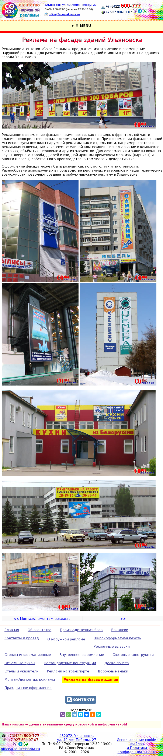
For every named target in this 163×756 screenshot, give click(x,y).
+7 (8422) (123, 6)
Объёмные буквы (19, 663)
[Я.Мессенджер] (98, 714)
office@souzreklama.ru (64, 14)
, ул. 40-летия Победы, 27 (71, 4)
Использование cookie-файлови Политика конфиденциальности (137, 746)
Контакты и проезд (21, 638)
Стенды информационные (27, 655)
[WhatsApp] (68, 714)
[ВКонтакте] (86, 714)
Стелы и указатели (21, 671)
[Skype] (80, 714)
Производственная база (81, 630)
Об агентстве (39, 630)
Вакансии (119, 630)
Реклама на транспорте (68, 671)
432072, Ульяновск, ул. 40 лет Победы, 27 (76, 738)
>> (122, 619)
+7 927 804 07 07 (119, 12)
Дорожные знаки (113, 671)
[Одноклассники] (92, 714)
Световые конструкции (133, 655)
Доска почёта (116, 663)
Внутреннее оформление (81, 655)
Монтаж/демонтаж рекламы (29, 680)
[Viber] (135, 12)
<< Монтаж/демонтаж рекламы (41, 619)
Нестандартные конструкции (70, 663)
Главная (11, 630)
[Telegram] (74, 714)
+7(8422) (23, 736)
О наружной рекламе (66, 639)
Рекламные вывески (112, 646)
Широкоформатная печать (117, 638)
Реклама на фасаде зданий (90, 680)
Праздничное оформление (28, 688)
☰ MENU (83, 26)
